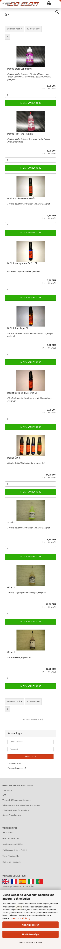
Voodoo (11, 522)
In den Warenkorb (30, 103)
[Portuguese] (39, 881)
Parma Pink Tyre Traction (20, 134)
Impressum (7, 790)
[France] (14, 881)
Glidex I (11, 587)
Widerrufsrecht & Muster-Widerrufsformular (21, 805)
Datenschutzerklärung (20, 918)
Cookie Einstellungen (11, 815)
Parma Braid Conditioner (19, 68)
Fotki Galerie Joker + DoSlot (14, 850)
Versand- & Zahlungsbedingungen (17, 800)
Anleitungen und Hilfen (12, 844)
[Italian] (31, 881)
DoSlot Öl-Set (13, 457)
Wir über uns (8, 832)
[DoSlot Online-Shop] (19, 4)
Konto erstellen (14, 764)
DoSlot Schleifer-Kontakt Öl (20, 198)
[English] (5, 881)
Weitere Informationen (30, 942)
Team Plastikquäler (10, 856)
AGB (4, 795)
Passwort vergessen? (16, 768)
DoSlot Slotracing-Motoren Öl (22, 393)
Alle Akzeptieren (30, 925)
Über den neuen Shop (11, 838)
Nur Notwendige (30, 934)
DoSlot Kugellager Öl (17, 328)
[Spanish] (22, 881)
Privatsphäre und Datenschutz (15, 810)
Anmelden (30, 757)
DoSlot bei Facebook (11, 862)
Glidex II (11, 652)
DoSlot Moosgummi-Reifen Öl (22, 263)
